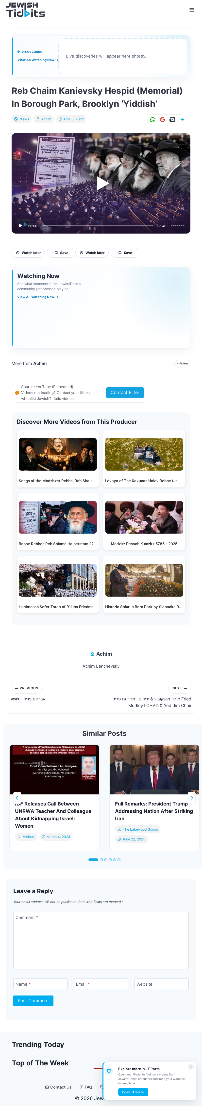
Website (144, 983)
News (24, 119)
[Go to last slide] (17, 798)
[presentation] (54, 770)
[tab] (93, 859)
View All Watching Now (38, 60)
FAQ (88, 1087)
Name (23, 983)
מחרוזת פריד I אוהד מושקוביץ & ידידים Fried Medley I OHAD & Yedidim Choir (152, 697)
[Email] (171, 120)
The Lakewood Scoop (140, 829)
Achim (46, 119)
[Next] (192, 798)
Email (83, 983)
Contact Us (61, 1087)
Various (28, 837)
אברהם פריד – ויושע (28, 693)
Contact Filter (125, 392)
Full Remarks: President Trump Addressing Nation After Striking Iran (154, 811)
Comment (27, 917)
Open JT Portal (133, 1092)
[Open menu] (191, 10)
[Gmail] (162, 120)
